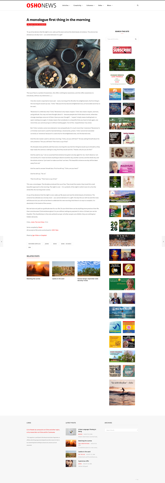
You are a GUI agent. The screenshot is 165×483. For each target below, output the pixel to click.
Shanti (40, 227)
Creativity (77, 5)
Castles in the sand (58, 279)
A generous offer (83, 461)
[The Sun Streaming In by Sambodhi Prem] (122, 260)
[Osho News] (41, 5)
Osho (100, 5)
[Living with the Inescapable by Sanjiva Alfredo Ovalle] (129, 216)
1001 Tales (55, 230)
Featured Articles (34, 243)
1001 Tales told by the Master (36, 24)
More (109, 5)
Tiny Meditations (83, 443)
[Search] (136, 5)
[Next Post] (163, 241)
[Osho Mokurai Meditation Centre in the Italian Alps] (129, 99)
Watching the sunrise (33, 279)
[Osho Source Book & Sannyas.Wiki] (129, 275)
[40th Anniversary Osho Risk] (122, 129)
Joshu (47, 243)
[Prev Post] (1, 241)
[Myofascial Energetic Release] (129, 376)
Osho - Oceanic (66, 243)
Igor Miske (35, 235)
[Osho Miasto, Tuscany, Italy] (122, 231)
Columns (90, 5)
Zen (29, 247)
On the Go (81, 454)
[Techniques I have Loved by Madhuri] (122, 303)
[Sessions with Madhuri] (122, 173)
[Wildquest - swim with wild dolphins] (115, 332)
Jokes (80, 463)
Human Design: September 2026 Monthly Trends (88, 279)
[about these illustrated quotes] (122, 405)
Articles (65, 5)
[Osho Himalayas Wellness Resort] (122, 202)
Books (80, 434)
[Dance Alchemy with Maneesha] (122, 289)
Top (137, 479)
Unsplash (44, 235)
